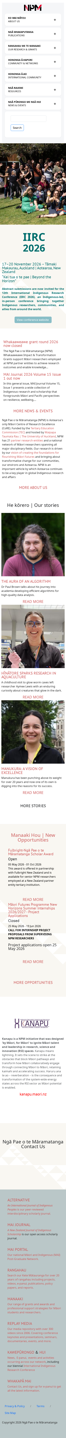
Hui (42, 1352)
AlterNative (18, 1199)
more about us (33, 487)
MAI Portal (17, 1249)
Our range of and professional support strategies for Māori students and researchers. (34, 1308)
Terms (41, 1406)
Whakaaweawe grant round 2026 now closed (30, 343)
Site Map (10, 1413)
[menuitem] (30, 20)
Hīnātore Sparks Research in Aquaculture (28, 675)
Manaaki (15, 1298)
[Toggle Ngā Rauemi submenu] (55, 90)
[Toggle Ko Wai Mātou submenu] (55, 20)
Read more (33, 601)
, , (17, 1358)
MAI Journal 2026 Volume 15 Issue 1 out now (32, 376)
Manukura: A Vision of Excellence (22, 770)
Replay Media (19, 1323)
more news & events (33, 410)
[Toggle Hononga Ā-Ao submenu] (55, 76)
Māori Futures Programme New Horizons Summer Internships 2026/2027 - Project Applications (32, 910)
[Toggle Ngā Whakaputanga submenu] (55, 34)
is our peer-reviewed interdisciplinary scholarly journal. (30, 1209)
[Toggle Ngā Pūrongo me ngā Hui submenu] (55, 104)
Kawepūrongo (20, 1352)
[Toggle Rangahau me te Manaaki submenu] (55, 48)
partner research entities (27, 440)
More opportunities (33, 982)
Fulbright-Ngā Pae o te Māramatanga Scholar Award (30, 852)
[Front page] (33, 8)
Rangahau (16, 1270)
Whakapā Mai (19, 1381)
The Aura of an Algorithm (26, 581)
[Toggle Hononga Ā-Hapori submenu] (55, 62)
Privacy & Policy (15, 1406)
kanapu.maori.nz (33, 1094)
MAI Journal (18, 1224)
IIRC (35, 236)
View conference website (33, 320)
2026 (35, 247)
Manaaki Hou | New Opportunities (33, 837)
